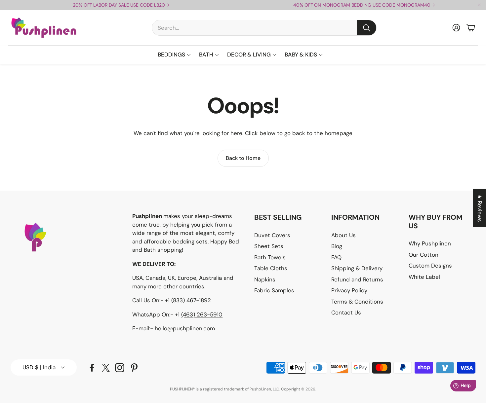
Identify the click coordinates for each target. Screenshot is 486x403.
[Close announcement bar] (479, 5)
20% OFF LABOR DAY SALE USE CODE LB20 (119, 5)
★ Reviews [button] (479, 208)
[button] (264, 27)
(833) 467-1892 (191, 300)
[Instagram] (119, 367)
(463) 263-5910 (202, 314)
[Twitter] (106, 368)
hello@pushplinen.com (185, 328)
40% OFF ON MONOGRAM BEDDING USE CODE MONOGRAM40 (361, 5)
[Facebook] (92, 367)
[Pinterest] (134, 367)
